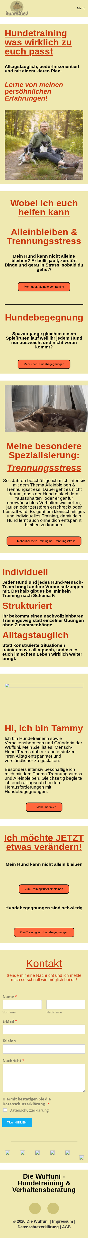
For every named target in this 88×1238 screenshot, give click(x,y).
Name (10, 996)
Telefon (9, 1041)
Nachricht (13, 1060)
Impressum (63, 1221)
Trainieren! (17, 1122)
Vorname (9, 1012)
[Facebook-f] (35, 1208)
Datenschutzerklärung (29, 1110)
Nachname (54, 1012)
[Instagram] (53, 1208)
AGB (66, 1227)
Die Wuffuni (38, 1221)
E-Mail (10, 1021)
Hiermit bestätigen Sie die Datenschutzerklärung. (27, 1101)
